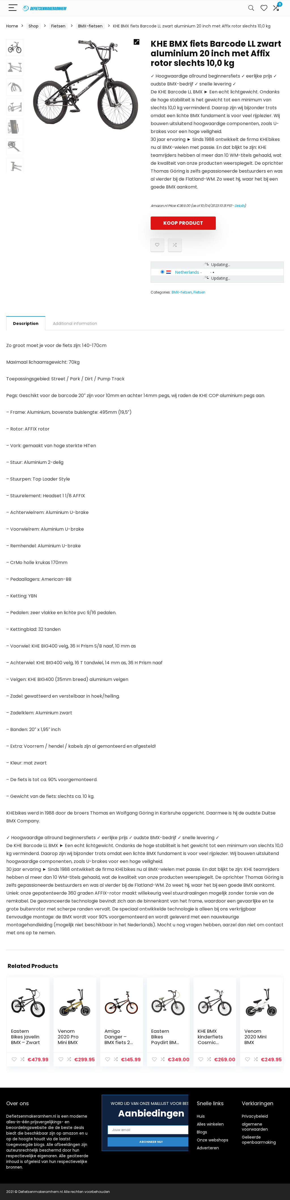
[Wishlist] (264, 8)
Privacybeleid (255, 1116)
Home (12, 26)
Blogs (202, 1132)
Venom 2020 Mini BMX (255, 1037)
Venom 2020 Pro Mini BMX (68, 1037)
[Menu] (13, 8)
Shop (34, 26)
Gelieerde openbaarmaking (259, 1139)
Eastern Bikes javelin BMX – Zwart (25, 1037)
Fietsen (58, 26)
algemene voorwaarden (255, 1126)
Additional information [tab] (75, 323)
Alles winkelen (210, 1124)
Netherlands (187, 272)
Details (239, 205)
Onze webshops (212, 1140)
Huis (201, 1116)
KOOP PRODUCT (183, 223)
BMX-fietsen (90, 26)
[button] (136, 42)
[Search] (251, 8)
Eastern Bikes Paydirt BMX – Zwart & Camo (165, 1042)
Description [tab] (26, 323)
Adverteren (208, 1148)
